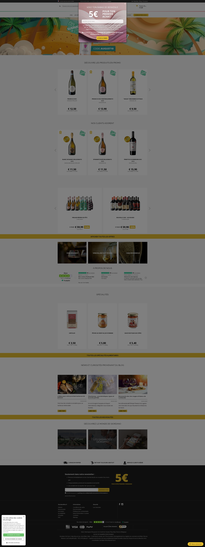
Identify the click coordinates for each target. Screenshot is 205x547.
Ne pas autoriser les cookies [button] (13, 539)
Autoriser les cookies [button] (13, 535)
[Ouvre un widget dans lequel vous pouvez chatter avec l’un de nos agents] (195, 544)
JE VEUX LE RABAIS (102, 38)
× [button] (23, 516)
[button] (13, 543)
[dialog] (14, 530)
